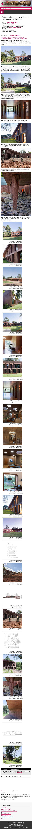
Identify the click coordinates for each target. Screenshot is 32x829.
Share (6, 799)
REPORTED (16, 791)
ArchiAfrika (4, 807)
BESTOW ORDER (12, 799)
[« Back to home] (6, 3)
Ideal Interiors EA (5, 815)
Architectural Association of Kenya (9, 810)
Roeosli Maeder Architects (13, 22)
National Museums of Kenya (7, 817)
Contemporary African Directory (10, 38)
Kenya (12, 23)
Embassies (3, 37)
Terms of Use (17, 827)
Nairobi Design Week (6, 813)
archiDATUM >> (20, 772)
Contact (6, 827)
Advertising (11, 827)
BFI (2, 812)
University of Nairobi (6, 809)
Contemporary (20, 37)
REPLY (2, 799)
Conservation (23, 38)
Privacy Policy (24, 827)
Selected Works (11, 37)
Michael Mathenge (15, 35)
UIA (2, 818)
